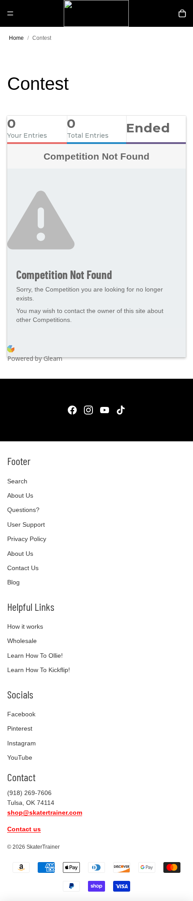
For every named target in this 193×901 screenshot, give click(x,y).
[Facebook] (72, 410)
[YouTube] (104, 410)
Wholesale (22, 640)
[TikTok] (120, 410)
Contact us (24, 829)
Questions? (23, 509)
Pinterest (19, 728)
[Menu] (10, 13)
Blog (13, 582)
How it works (25, 626)
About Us (20, 495)
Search (17, 481)
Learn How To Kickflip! (38, 669)
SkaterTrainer (43, 847)
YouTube (19, 757)
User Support (26, 524)
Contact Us (23, 567)
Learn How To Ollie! (35, 655)
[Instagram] (88, 410)
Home (16, 38)
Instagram (21, 743)
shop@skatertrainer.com (44, 812)
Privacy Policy (26, 538)
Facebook (21, 714)
